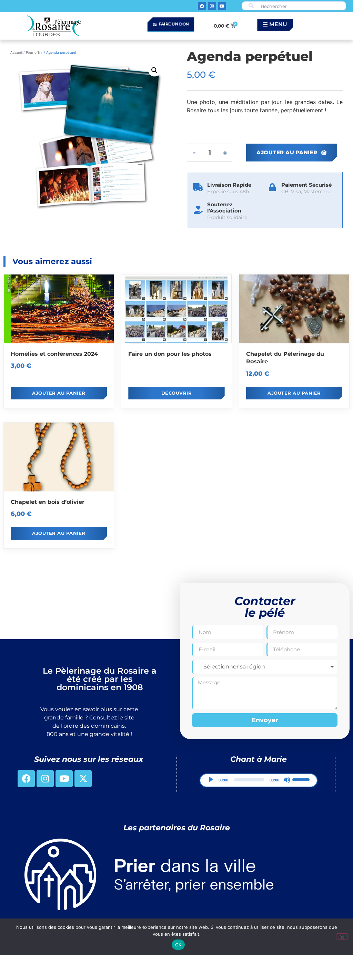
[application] (258, 780)
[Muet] (286, 779)
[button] (154, 70)
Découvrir (176, 393)
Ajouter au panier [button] (58, 393)
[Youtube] (222, 6)
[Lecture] (211, 779)
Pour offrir (34, 52)
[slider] (302, 779)
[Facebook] (202, 6)
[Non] (342, 936)
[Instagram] (212, 6)
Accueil (16, 52)
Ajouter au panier (286, 152)
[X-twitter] (83, 778)
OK (178, 944)
